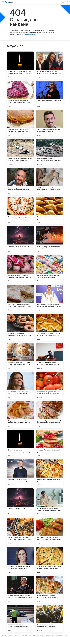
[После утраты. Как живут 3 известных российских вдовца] (20, 473)
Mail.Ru (4, 635)
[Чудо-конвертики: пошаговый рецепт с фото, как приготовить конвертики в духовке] (49, 210)
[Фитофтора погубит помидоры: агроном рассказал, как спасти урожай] (49, 385)
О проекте (25, 635)
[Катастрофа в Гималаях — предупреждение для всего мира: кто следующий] (49, 152)
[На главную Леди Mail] (10, 2)
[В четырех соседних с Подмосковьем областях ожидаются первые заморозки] (49, 618)
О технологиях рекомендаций (37, 635)
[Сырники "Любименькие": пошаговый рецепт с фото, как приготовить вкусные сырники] (20, 414)
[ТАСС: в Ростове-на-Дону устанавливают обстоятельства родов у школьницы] (49, 181)
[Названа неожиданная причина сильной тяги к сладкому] (49, 269)
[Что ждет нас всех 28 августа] (20, 240)
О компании (10, 635)
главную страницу (30, 34)
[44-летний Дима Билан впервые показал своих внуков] (49, 123)
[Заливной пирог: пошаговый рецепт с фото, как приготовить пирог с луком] (20, 123)
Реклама (17, 635)
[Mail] (6, 2)
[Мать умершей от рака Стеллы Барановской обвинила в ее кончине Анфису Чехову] (20, 560)
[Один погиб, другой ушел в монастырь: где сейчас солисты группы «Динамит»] (49, 65)
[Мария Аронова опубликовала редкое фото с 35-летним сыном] (20, 589)
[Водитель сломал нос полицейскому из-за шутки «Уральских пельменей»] (20, 618)
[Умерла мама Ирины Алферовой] (49, 94)
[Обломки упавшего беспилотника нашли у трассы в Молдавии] (20, 152)
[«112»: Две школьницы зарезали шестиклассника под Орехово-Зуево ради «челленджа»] (20, 65)
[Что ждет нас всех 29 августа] (20, 502)
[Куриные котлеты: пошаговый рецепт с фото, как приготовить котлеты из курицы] (49, 531)
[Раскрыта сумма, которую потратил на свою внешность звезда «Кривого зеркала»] (20, 181)
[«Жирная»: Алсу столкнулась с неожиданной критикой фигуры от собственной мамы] (49, 298)
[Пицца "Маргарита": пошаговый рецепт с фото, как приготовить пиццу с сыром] (49, 473)
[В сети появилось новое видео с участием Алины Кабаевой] (20, 385)
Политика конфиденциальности (54, 635)
